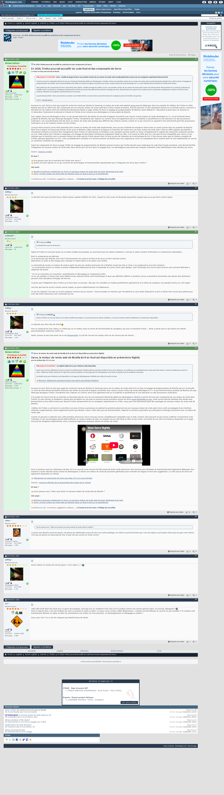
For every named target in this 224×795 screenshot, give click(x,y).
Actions (19, 18)
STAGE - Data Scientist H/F (75, 688)
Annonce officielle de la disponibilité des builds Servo (61, 483)
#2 (196, 188)
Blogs (62, 2)
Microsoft (56, 6)
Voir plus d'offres (129, 702)
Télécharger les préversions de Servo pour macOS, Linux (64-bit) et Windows (73, 380)
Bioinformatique (128, 12)
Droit (110, 2)
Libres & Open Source (103, 9)
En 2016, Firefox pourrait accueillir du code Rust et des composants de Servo (51, 35)
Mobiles (113, 6)
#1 (196, 59)
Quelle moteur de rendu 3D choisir (18, 725)
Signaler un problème (42, 30)
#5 (196, 348)
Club (118, 2)
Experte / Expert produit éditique (78, 697)
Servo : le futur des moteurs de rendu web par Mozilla (25, 710)
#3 (196, 232)
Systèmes (122, 6)
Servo (133, 105)
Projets (136, 9)
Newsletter (81, 2)
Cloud (39, 6)
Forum (10, 23)
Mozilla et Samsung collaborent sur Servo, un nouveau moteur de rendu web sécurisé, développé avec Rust (78, 172)
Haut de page (191, 746)
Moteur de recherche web (15, 730)
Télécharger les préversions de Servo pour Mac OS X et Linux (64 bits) (63, 478)
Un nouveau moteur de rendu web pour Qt (34, 715)
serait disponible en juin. (142, 399)
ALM (49, 6)
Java (64, 6)
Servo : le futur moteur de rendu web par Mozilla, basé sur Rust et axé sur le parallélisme (71, 174)
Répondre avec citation (177, 183)
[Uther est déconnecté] (16, 532)
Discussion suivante (111, 662)
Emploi (92, 2)
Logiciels (79, 12)
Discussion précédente (91, 662)
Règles (60, 18)
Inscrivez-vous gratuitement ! (50, 15)
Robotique (117, 12)
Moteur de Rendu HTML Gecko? (17, 720)
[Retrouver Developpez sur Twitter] (219, 13)
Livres (138, 12)
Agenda (48, 18)
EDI (79, 6)
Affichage (191, 55)
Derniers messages (8, 18)
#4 (196, 304)
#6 (196, 516)
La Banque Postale (77, 700)
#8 (196, 599)
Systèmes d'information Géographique (97, 12)
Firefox (52, 23)
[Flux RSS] (216, 13)
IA (44, 6)
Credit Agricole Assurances (82, 691)
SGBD (99, 6)
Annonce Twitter (45, 152)
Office (105, 6)
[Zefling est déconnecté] (16, 206)
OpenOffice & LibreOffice (123, 9)
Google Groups (47, 100)
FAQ (55, 2)
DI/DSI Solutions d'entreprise (23, 6)
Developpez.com (180, 746)
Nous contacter (169, 746)
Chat (70, 2)
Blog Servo (42, 380)
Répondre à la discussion (17, 30)
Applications (89, 9)
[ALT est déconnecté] (16, 622)
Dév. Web (71, 6)
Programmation (88, 6)
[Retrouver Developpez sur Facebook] (222, 13)
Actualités (32, 651)
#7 (196, 556)
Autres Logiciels (31, 23)
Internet (43, 23)
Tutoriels (45, 2)
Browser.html (72, 335)
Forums (34, 2)
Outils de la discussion (177, 55)
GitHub (88, 483)
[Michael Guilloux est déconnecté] (16, 82)
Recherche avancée (215, 18)
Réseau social (30, 18)
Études (102, 2)
